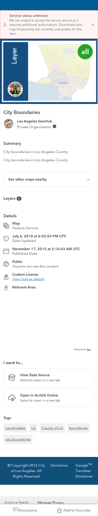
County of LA (52, 428)
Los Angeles (15, 428)
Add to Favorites (77, 510)
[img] (54, 126)
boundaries (78, 428)
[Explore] (49, 322)
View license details (28, 279)
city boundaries (18, 439)
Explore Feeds (16, 502)
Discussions (27, 510)
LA (33, 428)
